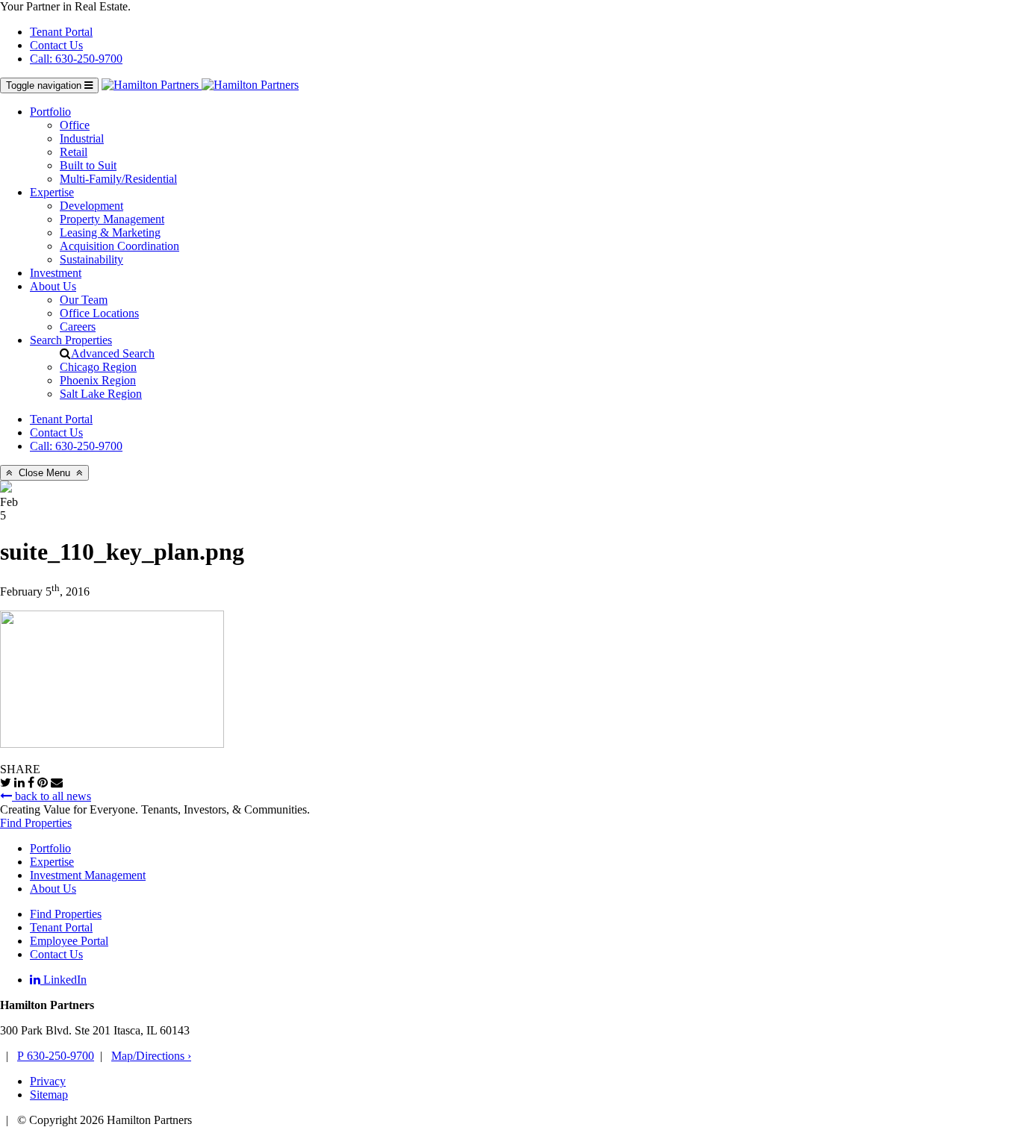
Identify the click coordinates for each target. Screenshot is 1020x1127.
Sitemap (49, 1094)
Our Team (84, 299)
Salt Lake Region (101, 393)
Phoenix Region (98, 380)
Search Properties (71, 340)
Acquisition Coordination (119, 246)
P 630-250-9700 (55, 1055)
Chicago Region (98, 366)
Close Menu (44, 472)
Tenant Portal (61, 31)
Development (91, 205)
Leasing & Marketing (110, 232)
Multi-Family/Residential (118, 178)
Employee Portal (69, 940)
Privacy (48, 1081)
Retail (73, 152)
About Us (53, 286)
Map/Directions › (151, 1055)
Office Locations (99, 313)
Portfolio (50, 111)
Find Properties (36, 823)
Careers (78, 326)
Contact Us (56, 45)
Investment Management (88, 875)
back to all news (51, 796)
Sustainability (91, 259)
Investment (55, 272)
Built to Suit (88, 165)
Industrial (82, 138)
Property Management (112, 219)
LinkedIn (63, 979)
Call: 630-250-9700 (76, 58)
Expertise (52, 192)
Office (75, 125)
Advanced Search (113, 353)
